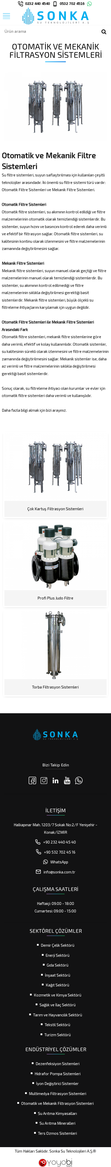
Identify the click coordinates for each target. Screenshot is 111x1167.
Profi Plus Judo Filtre (55, 598)
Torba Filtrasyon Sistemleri (55, 687)
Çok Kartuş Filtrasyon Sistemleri (55, 508)
